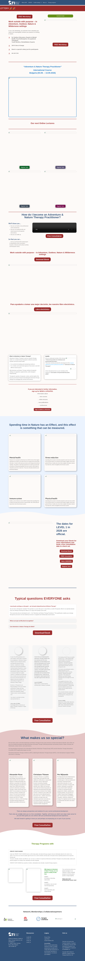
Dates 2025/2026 (66, 561)
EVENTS (30, 2)
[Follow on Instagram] (66, 937)
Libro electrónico (42, 309)
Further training (37, 2)
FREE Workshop (24, 17)
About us (45, 2)
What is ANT (24, 2)
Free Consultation (54, 236)
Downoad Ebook (42, 259)
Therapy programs (52, 2)
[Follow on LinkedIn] (69, 937)
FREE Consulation (66, 556)
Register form (66, 566)
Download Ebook (66, 551)
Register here (24, 167)
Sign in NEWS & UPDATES (42, 409)
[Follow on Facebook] (63, 937)
